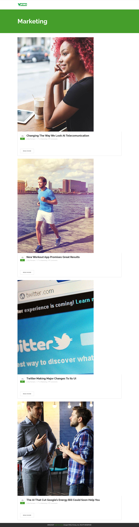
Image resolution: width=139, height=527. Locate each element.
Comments (53, 139)
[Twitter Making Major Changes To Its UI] (55, 327)
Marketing (44, 139)
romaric (32, 139)
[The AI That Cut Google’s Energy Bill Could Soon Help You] (55, 448)
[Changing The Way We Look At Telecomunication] (55, 84)
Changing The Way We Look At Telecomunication (57, 135)
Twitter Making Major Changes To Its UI (51, 378)
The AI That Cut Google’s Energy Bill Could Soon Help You (63, 499)
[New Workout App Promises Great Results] (55, 205)
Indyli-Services (58, 525)
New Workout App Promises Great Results (53, 257)
